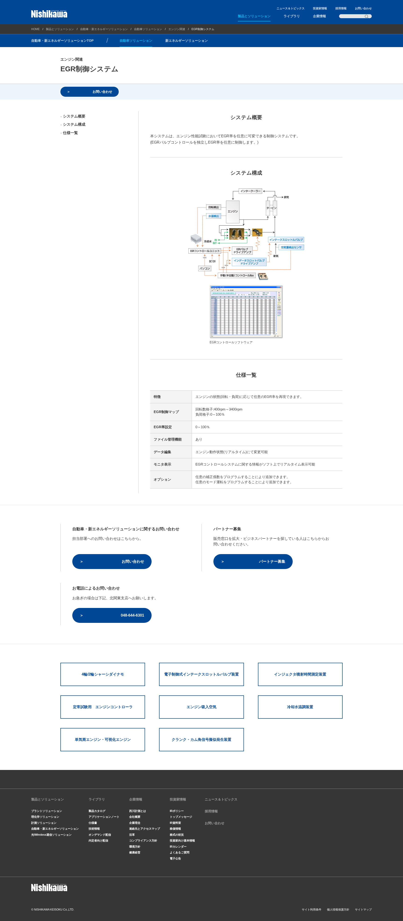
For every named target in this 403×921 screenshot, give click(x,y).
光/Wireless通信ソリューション (51, 834)
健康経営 (134, 852)
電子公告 (175, 858)
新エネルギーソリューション (186, 40)
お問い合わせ (363, 8)
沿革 (132, 834)
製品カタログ (97, 811)
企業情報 (319, 16)
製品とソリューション (254, 16)
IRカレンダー (178, 846)
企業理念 (134, 822)
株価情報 (175, 828)
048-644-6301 (132, 615)
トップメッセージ (181, 816)
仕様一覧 (70, 133)
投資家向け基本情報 (182, 840)
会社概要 (134, 816)
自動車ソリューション (148, 29)
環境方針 (134, 846)
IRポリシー (177, 811)
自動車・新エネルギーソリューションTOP (62, 40)
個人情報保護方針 (338, 909)
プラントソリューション (46, 811)
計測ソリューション (43, 822)
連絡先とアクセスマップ (144, 828)
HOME (35, 29)
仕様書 (93, 822)
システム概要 (74, 116)
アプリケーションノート (104, 816)
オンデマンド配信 (100, 834)
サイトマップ (363, 909)
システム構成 (74, 124)
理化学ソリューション (45, 816)
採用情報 (341, 8)
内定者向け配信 (98, 840)
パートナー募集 (272, 561)
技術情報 (94, 828)
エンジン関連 (176, 29)
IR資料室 (175, 822)
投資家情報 (320, 8)
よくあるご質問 (179, 852)
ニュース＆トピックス (291, 8)
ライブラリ (292, 16)
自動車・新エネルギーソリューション (104, 29)
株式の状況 (177, 834)
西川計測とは (137, 811)
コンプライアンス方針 (143, 840)
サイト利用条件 (311, 909)
